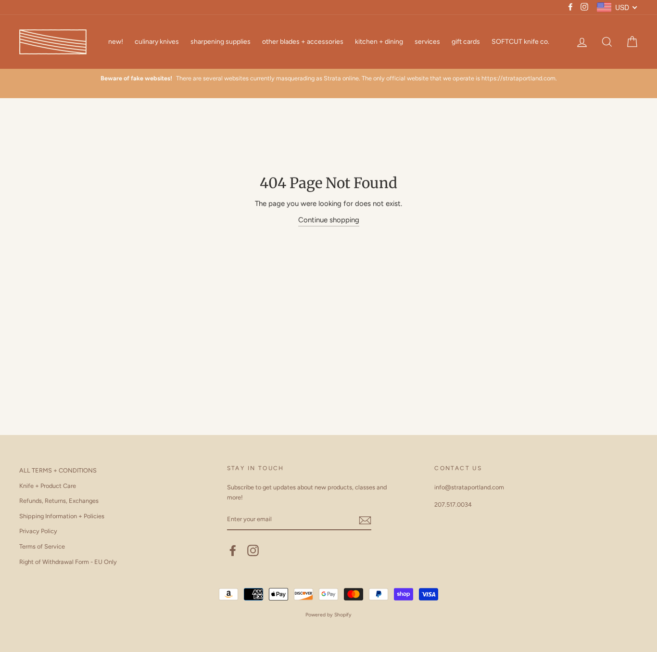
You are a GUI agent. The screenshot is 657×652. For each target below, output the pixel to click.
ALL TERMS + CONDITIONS (58, 470)
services (427, 42)
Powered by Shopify (328, 615)
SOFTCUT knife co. (520, 42)
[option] (328, 78)
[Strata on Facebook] (233, 550)
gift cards (466, 42)
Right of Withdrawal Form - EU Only (68, 561)
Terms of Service (42, 546)
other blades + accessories (302, 42)
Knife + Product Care (47, 485)
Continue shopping (328, 220)
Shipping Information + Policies (61, 516)
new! (115, 42)
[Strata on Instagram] (253, 550)
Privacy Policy (38, 531)
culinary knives (157, 42)
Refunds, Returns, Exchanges (59, 500)
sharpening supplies (220, 42)
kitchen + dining (379, 42)
